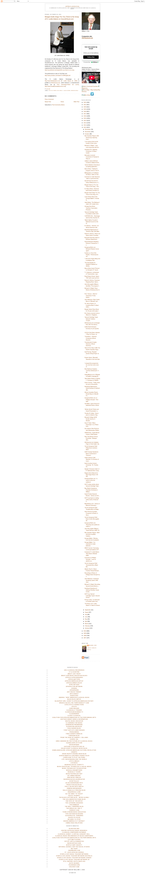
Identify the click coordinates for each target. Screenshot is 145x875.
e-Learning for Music (74, 723)
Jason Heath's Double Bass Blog (74, 753)
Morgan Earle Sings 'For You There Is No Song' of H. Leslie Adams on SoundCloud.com (62, 18)
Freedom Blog (74, 735)
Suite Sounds (74, 863)
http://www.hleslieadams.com (52, 80)
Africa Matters (74, 679)
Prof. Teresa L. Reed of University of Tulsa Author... (91, 295)
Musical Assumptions (74, 770)
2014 (85, 120)
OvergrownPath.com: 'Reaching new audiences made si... (92, 524)
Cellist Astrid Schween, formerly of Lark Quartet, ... (92, 328)
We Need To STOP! (74, 819)
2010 (85, 631)
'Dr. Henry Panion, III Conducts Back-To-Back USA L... (92, 305)
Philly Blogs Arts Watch (74, 786)
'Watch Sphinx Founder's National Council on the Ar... (91, 221)
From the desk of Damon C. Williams (74, 737)
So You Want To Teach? (74, 793)
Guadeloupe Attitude (74, 742)
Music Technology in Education (74, 768)
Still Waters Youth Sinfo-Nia (74, 861)
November (88, 131)
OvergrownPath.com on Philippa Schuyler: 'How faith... (91, 399)
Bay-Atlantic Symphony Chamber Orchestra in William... (91, 490)
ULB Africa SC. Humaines (74, 815)
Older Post (76, 101)
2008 (85, 635)
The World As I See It (74, 808)
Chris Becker (74, 708)
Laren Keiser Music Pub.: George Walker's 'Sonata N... (92, 198)
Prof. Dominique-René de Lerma (68, 84)
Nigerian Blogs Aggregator (74, 779)
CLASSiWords (74, 713)
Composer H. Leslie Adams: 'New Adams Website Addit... (92, 553)
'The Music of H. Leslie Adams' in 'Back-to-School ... (92, 605)
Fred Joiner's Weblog (74, 733)
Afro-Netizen (74, 684)
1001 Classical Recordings (74, 670)
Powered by (87, 62)
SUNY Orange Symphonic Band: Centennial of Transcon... (91, 453)
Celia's (74, 706)
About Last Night (74, 673)
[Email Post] (50, 88)
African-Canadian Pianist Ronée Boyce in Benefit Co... (91, 394)
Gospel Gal (74, 739)
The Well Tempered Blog (74, 806)
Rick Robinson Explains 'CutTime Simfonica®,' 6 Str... (92, 370)
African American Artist (74, 681)
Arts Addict (74, 693)
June (86, 616)
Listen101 (74, 762)
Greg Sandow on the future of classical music (74, 741)
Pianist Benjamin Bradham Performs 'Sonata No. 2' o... (92, 243)
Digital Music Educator (74, 721)
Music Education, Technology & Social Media (74, 766)
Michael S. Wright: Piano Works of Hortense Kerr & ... (92, 290)
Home (62, 101)
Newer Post (48, 101)
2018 (85, 111)
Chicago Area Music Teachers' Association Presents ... (91, 208)
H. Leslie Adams (66, 90)
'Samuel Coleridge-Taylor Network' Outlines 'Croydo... (91, 319)
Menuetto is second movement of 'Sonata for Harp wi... (92, 157)
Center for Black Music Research (74, 830)
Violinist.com (74, 866)
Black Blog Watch (74, 699)
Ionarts (74, 752)
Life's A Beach (74, 761)
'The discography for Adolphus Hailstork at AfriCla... (91, 264)
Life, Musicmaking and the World (74, 759)
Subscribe (91, 57)
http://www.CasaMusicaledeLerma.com (55, 86)
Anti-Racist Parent (74, 692)
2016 (85, 116)
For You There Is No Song (55, 90)
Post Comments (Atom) (58, 104)
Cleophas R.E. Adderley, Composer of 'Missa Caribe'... (91, 151)
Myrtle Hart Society (74, 845)
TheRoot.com (74, 810)
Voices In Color (74, 817)
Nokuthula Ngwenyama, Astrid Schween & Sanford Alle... (92, 388)
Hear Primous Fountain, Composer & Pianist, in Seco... (91, 513)
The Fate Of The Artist (74, 801)
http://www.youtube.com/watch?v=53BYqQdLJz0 (57, 75)
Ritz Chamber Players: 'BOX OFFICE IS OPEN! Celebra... (92, 534)
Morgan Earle (74, 90)
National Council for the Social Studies (74, 846)
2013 (85, 122)
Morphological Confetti (74, 764)
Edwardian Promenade (74, 724)
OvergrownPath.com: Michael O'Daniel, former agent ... (92, 249)
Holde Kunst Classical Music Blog (74, 748)
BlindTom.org (74, 828)
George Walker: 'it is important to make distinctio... (90, 544)
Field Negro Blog (74, 728)
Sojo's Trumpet (74, 795)
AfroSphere (74, 690)
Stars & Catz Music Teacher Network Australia (74, 855)
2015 (85, 118)
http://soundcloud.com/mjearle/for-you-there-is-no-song (59, 70)
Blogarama (85, 88)
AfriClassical (73, 6)
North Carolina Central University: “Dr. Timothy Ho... (91, 465)
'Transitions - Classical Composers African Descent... (90, 338)
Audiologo (74, 695)
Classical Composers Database (74, 832)
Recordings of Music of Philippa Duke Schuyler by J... (92, 574)
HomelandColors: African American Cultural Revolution (74, 750)
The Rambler (74, 804)
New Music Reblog (74, 777)
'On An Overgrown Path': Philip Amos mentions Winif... (91, 448)
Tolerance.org (74, 865)
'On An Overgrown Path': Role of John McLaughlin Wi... (92, 519)
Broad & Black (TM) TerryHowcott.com (74, 703)
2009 (85, 633)
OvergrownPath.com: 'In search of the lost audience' (91, 480)
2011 (85, 127)
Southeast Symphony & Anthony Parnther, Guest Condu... (92, 590)
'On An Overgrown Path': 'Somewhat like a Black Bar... (91, 565)
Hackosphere (74, 744)
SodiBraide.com (74, 850)
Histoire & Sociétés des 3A (74, 746)
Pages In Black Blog (74, 784)
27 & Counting (74, 672)
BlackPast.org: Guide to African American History (74, 701)
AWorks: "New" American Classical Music (74, 697)
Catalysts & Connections (74, 704)
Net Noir (74, 848)
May (86, 619)
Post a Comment (49, 99)
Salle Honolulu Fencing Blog (74, 790)
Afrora (74, 688)
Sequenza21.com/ (74, 792)
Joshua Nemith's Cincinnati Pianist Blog (74, 755)
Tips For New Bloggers (74, 813)
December (88, 129)
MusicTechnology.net (74, 773)
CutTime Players (74, 839)
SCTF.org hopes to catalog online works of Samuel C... (92, 499)
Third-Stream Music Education (74, 812)
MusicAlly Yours (74, 772)
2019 (85, 109)
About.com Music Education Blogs (74, 675)
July (86, 614)
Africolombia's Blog (74, 683)
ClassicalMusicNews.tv (74, 712)
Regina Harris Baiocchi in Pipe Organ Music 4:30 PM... (91, 474)
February (87, 626)
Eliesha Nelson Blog (74, 726)
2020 (85, 107)
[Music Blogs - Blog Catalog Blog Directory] (91, 91)
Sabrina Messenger (74, 788)
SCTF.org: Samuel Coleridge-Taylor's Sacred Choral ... (92, 595)
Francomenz (74, 732)
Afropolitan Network (74, 686)
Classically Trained (74, 710)
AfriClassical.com (55, 82)
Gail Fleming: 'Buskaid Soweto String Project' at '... (92, 353)
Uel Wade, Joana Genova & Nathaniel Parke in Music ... (92, 405)
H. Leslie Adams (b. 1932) (69, 80)
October (87, 134)
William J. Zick (93, 645)
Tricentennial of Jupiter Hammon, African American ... (91, 344)
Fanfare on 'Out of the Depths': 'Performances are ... (91, 254)
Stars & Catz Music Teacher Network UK (74, 859)
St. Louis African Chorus (74, 852)
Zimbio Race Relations (74, 823)
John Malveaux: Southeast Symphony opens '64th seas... (92, 580)
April (86, 621)
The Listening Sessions (74, 803)
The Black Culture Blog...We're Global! (74, 797)
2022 (85, 102)
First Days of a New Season (74, 730)
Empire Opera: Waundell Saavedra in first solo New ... (92, 359)
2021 (85, 104)
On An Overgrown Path (74, 783)
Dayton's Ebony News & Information (74, 719)
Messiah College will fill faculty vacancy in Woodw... (91, 419)
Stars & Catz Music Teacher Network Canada (74, 857)
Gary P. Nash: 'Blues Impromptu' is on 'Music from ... (91, 424)
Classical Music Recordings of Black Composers (74, 835)
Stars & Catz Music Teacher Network (74, 854)
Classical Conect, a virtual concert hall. (74, 834)
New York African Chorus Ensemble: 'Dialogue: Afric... (91, 438)
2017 (85, 113)
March (87, 623)
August (87, 612)
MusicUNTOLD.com (74, 843)
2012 (85, 125)
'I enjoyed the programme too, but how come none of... (92, 365)
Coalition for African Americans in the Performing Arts (74, 717)
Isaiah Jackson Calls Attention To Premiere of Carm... (92, 459)
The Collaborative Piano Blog (74, 799)
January (87, 628)
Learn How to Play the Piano (74, 757)
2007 (85, 637)
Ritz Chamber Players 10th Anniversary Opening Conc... (92, 137)
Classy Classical (74, 715)
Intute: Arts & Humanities (74, 841)
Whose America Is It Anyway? (74, 821)
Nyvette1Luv (74, 781)
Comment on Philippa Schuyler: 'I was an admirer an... (90, 559)
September (88, 610)
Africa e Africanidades (74, 677)
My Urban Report (74, 775)
